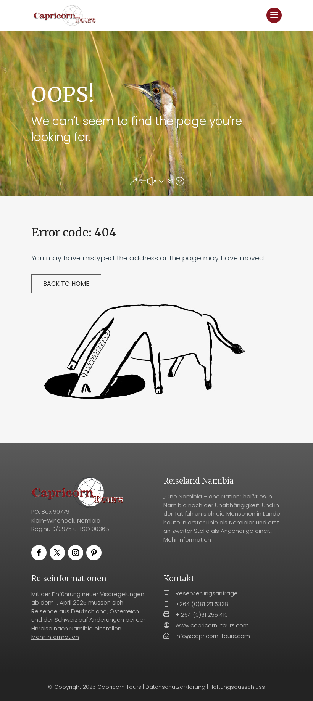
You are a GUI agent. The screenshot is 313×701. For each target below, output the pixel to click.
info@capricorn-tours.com (213, 636)
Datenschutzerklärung (175, 687)
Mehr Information (187, 539)
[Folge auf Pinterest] (94, 552)
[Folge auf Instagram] (75, 552)
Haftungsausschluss (237, 687)
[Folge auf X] (57, 552)
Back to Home (66, 283)
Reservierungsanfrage (207, 593)
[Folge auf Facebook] (39, 552)
